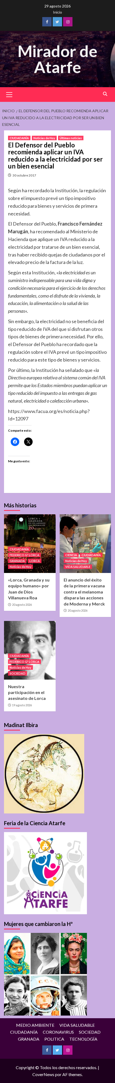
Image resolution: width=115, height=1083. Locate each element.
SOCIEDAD (17, 673)
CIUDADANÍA (19, 138)
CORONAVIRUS (58, 1031)
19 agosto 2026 (22, 705)
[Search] (105, 94)
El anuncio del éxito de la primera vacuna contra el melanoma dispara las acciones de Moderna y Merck (84, 591)
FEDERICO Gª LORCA (24, 555)
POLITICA (54, 1038)
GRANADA (17, 561)
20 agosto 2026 (22, 604)
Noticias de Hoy (44, 138)
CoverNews (43, 1074)
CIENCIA (71, 555)
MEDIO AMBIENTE (35, 1025)
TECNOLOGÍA (83, 1038)
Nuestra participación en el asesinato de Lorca (27, 692)
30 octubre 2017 (24, 175)
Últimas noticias (71, 138)
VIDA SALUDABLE (77, 566)
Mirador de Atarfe (57, 59)
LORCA (34, 561)
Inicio (57, 12)
